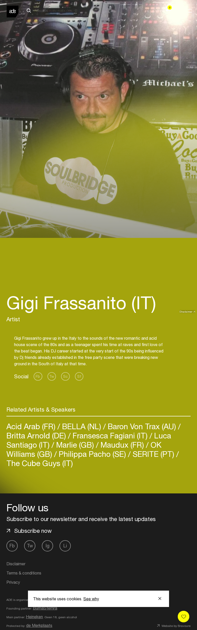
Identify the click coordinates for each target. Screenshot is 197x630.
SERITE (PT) (153, 453)
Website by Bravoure (176, 625)
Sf (79, 376)
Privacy (13, 582)
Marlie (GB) (75, 444)
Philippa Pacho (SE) (92, 453)
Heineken (34, 616)
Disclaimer (186, 311)
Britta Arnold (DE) (37, 435)
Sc (65, 376)
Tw (51, 376)
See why (91, 598)
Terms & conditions (23, 573)
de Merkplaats (39, 625)
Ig (48, 545)
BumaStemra (45, 608)
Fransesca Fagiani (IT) (110, 435)
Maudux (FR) (122, 444)
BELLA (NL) (81, 426)
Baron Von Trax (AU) (142, 426)
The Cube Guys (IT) (39, 463)
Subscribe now (33, 530)
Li (65, 545)
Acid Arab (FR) (31, 426)
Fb (38, 376)
